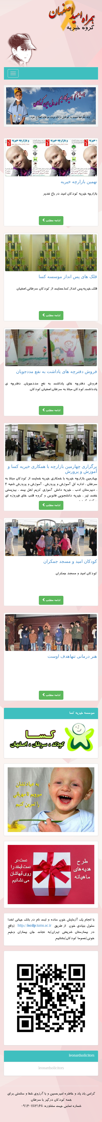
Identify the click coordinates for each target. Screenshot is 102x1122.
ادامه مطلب (53, 221)
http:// (34, 926)
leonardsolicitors (51, 1069)
